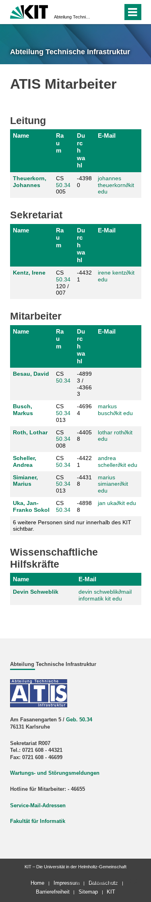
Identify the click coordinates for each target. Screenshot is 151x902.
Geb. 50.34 (79, 720)
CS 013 (63, 413)
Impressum (67, 883)
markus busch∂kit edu (115, 409)
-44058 (84, 435)
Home (37, 883)
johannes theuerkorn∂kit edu (116, 185)
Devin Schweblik (35, 591)
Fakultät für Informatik (37, 821)
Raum (60, 143)
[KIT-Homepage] (29, 11)
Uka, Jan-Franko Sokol (31, 506)
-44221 (84, 461)
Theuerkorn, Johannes (29, 181)
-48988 (84, 506)
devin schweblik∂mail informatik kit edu (105, 595)
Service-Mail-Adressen (38, 805)
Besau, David (31, 374)
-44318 (84, 480)
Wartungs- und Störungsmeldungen (54, 773)
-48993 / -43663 (84, 384)
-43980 (84, 181)
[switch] (115, 12)
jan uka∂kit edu (117, 503)
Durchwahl (81, 150)
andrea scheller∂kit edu (117, 461)
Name (21, 135)
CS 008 (63, 439)
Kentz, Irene (29, 272)
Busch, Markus (23, 409)
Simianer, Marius (25, 480)
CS (63, 377)
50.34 (63, 185)
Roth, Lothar (30, 432)
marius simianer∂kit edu (113, 484)
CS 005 (63, 185)
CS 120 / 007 (63, 282)
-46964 (84, 409)
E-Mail (107, 135)
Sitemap (88, 892)
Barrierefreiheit (53, 892)
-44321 (84, 276)
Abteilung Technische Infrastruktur (73, 16)
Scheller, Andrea (24, 461)
